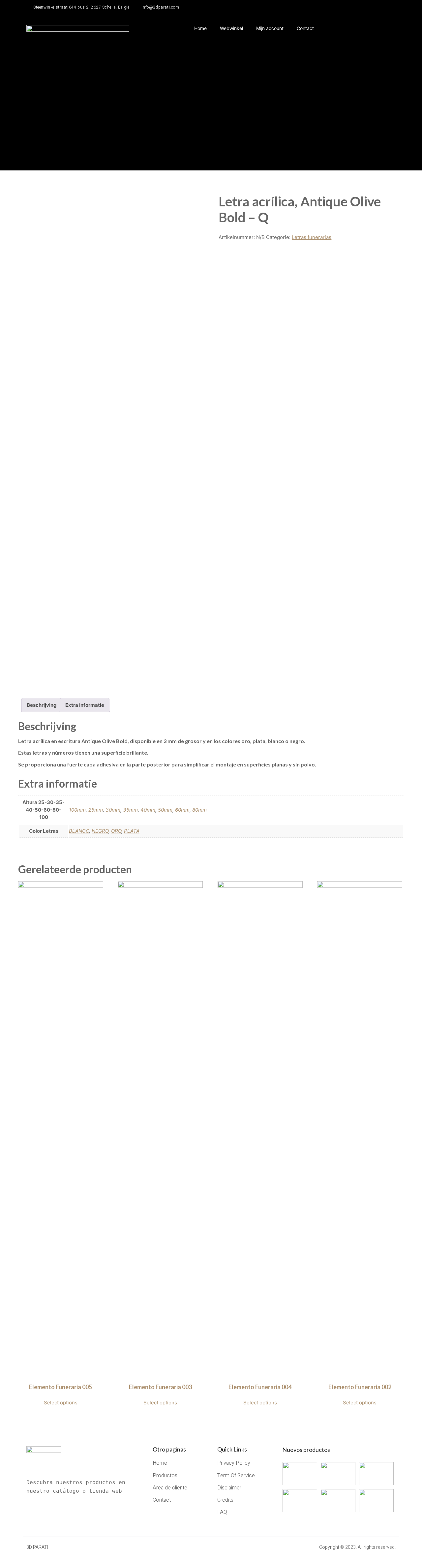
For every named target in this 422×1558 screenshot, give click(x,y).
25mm (95, 810)
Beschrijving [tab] (42, 705)
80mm (199, 810)
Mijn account (270, 28)
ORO (116, 831)
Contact (305, 28)
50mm (165, 810)
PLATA (131, 831)
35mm (130, 810)
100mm (77, 810)
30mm (113, 810)
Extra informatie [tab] (84, 705)
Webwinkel (231, 28)
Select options (60, 1402)
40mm (147, 810)
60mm (182, 810)
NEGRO (100, 831)
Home (200, 28)
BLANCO (79, 831)
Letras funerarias (311, 237)
